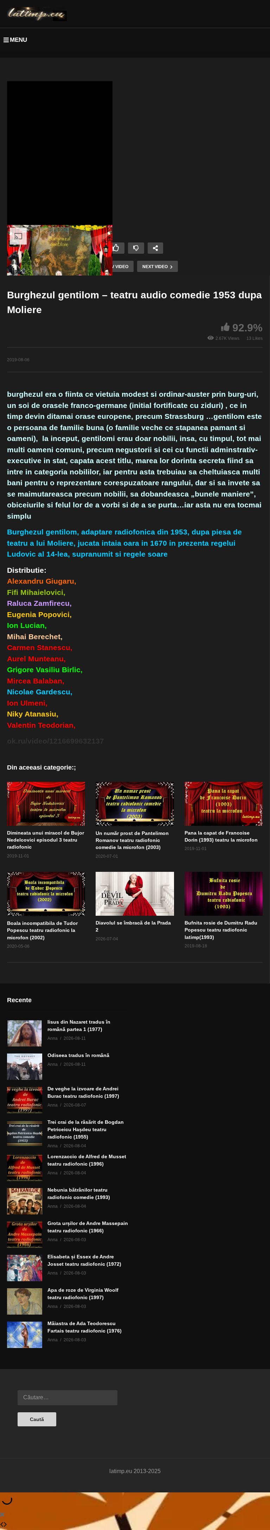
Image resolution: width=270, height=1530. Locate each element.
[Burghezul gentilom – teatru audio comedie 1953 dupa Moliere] (46, 804)
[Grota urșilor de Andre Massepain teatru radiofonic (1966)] (24, 1234)
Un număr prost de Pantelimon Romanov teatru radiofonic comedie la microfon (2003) (132, 840)
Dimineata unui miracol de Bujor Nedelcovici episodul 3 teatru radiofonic (45, 840)
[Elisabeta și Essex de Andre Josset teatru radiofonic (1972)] (24, 1268)
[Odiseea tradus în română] (24, 1067)
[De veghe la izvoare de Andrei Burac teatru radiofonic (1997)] (24, 1100)
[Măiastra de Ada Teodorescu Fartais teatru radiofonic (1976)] (24, 1335)
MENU (18, 40)
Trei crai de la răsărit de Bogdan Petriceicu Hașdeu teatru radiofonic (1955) (85, 1129)
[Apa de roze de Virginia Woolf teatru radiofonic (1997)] (24, 1301)
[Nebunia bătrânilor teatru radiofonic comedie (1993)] (24, 1201)
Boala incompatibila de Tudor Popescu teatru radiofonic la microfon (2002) (42, 930)
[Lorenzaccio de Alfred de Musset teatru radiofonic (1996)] (24, 1168)
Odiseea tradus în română (78, 1055)
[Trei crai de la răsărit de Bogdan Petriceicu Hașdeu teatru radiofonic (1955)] (24, 1133)
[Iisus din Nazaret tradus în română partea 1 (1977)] (24, 1033)
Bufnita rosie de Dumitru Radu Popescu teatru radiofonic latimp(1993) (221, 930)
